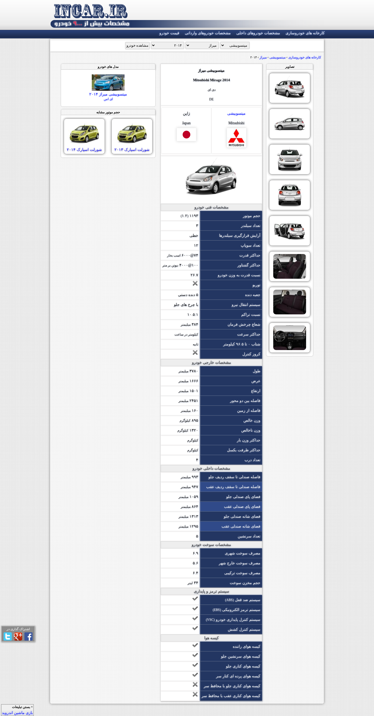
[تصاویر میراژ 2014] (289, 88)
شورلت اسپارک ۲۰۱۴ (84, 150)
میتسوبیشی (236, 113)
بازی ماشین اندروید (17, 713)
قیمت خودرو (169, 33)
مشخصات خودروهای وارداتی (208, 33)
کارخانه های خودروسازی (305, 33)
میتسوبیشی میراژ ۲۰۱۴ (108, 96)
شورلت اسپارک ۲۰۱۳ (131, 150)
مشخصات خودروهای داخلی (258, 33)
